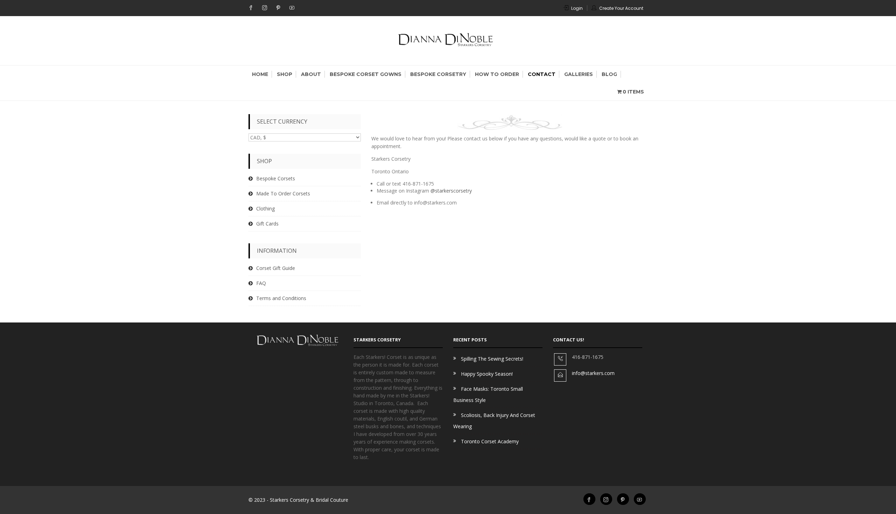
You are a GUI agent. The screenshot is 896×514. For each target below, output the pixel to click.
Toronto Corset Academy (490, 441)
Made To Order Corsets (283, 193)
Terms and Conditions (281, 298)
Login (577, 8)
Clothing (265, 208)
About (311, 74)
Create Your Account (621, 8)
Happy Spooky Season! (487, 373)
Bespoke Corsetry (438, 74)
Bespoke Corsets (275, 178)
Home (260, 74)
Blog (609, 74)
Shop (284, 74)
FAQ (261, 283)
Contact (541, 74)
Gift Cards (267, 223)
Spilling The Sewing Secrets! (492, 358)
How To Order (497, 74)
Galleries (578, 74)
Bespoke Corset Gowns (365, 74)
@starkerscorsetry (451, 190)
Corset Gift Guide (275, 268)
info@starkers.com (593, 373)
